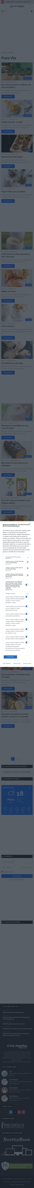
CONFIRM (10, 657)
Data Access (16, 663)
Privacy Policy (27, 663)
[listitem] (17, 557)
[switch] (27, 562)
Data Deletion (7, 663)
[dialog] (17, 594)
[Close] (30, 524)
